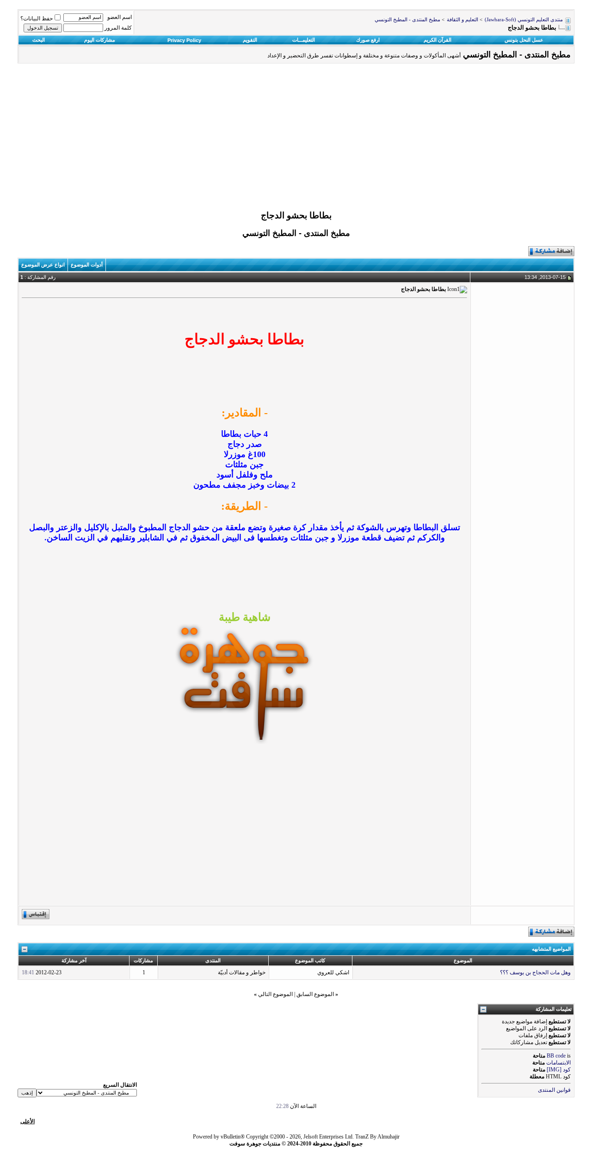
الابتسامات (558, 1062)
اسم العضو (119, 17)
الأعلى (27, 1121)
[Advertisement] (296, 139)
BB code (556, 1055)
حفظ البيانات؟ (36, 18)
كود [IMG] (559, 1069)
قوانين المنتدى (554, 1090)
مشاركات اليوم (99, 40)
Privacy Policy (184, 40)
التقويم (250, 40)
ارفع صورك (368, 40)
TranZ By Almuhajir (377, 1136)
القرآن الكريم (437, 40)
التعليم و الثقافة (462, 19)
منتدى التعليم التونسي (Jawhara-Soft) (524, 19)
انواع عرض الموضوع (43, 264)
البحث (38, 40)
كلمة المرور (118, 28)
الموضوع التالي (275, 994)
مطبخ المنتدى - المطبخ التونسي (407, 19)
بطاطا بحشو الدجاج (296, 215)
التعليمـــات (303, 40)
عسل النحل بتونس (524, 40)
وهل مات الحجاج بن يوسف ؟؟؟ (535, 972)
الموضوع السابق (315, 994)
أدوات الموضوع (87, 264)
